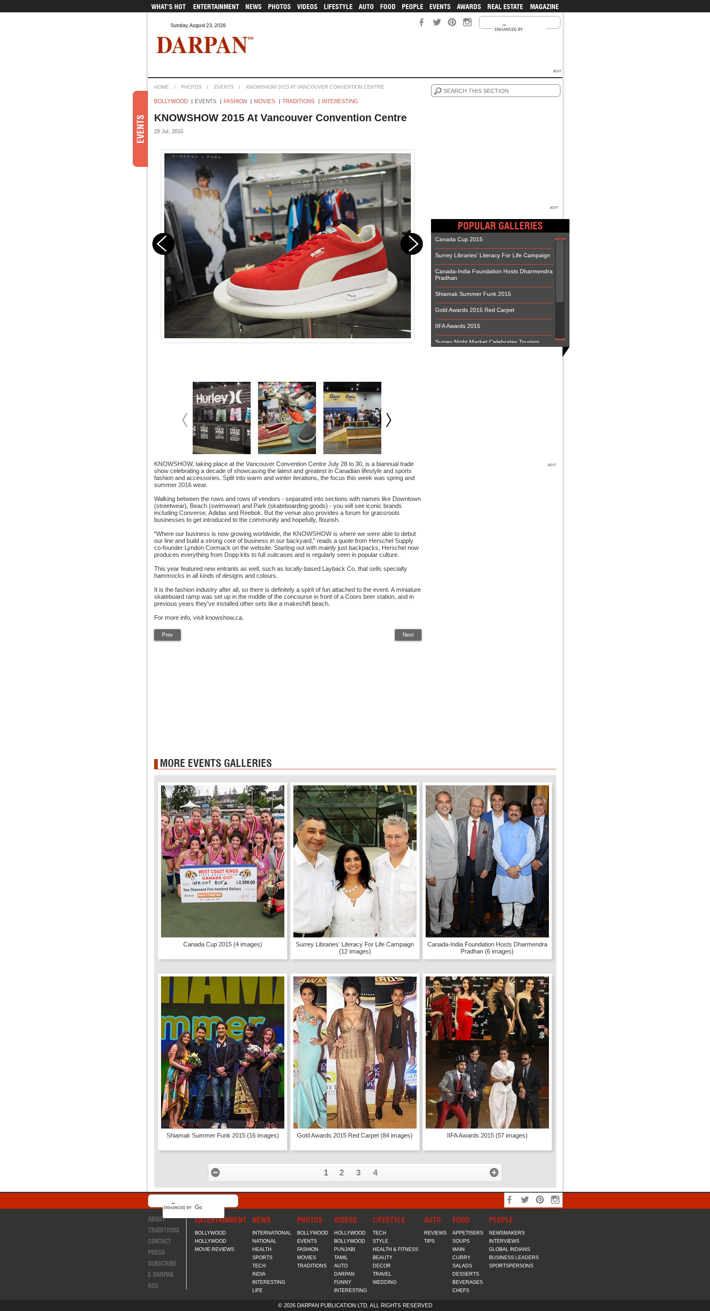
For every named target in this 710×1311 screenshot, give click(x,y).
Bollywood (171, 101)
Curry (461, 1257)
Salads (462, 1266)
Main (458, 1249)
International (271, 1233)
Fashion (235, 101)
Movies (264, 101)
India (258, 1274)
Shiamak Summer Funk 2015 (473, 294)
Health (262, 1249)
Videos (307, 6)
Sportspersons (511, 1266)
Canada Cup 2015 (459, 239)
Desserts (465, 1274)
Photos (279, 6)
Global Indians (509, 1249)
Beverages (467, 1282)
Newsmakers (507, 1233)
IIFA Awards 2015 (457, 326)
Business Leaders (514, 1257)
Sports (262, 1257)
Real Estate (505, 6)
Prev (167, 635)
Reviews (435, 1233)
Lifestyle (338, 6)
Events (440, 6)
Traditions (298, 101)
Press (156, 1252)
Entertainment (216, 6)
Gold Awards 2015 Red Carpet (474, 310)
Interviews (504, 1241)
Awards (469, 6)
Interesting (340, 101)
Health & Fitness (395, 1249)
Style (380, 1241)
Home (161, 87)
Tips (429, 1241)
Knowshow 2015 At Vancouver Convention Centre (315, 87)
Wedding (384, 1282)
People (412, 6)
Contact (159, 1241)
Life (257, 1290)
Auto (366, 6)
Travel (382, 1274)
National (264, 1241)
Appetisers (467, 1233)
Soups (461, 1241)
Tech (259, 1266)
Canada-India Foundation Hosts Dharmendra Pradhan (494, 274)
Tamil (341, 1257)
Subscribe (162, 1263)
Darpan (344, 1274)
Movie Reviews (214, 1249)
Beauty (382, 1257)
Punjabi (344, 1249)
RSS (153, 1286)
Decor (382, 1266)
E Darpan (160, 1275)
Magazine (544, 6)
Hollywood (210, 1241)
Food (388, 6)
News (253, 6)
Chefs (460, 1290)
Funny (342, 1282)
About (156, 1219)
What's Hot (168, 6)
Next (408, 635)
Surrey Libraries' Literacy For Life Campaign (492, 255)
